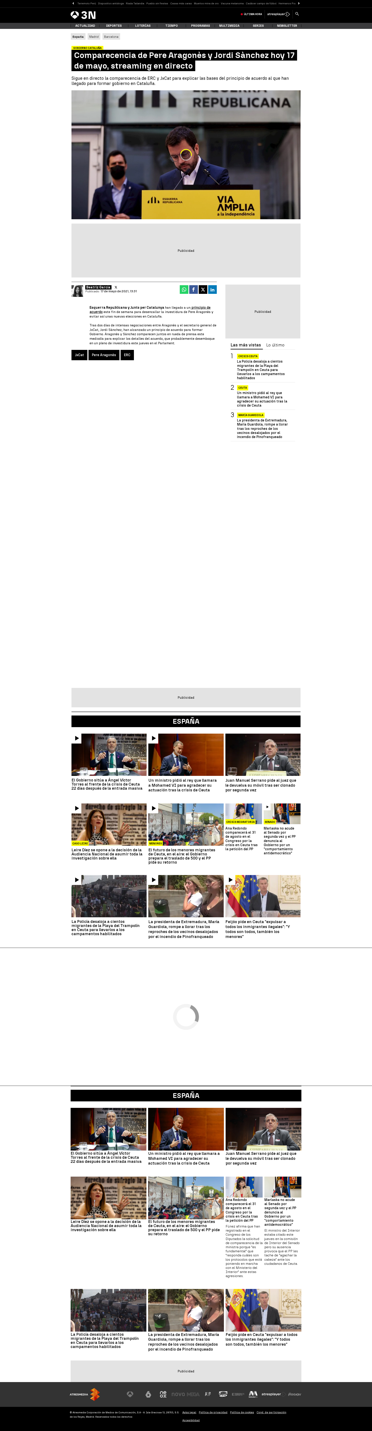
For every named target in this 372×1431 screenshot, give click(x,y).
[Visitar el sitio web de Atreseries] (208, 1394)
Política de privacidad (213, 1412)
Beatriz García (98, 287)
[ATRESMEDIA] (85, 1394)
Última (253, 14)
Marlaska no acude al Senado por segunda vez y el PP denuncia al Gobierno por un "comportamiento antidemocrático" (280, 840)
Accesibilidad (191, 1420)
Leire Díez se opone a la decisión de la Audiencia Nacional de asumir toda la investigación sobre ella (107, 854)
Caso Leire (80, 843)
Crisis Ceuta (247, 356)
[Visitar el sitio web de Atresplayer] (274, 1394)
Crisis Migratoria (240, 822)
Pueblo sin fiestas (157, 3)
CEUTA (242, 387)
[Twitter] (116, 287)
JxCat (79, 355)
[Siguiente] (299, 3)
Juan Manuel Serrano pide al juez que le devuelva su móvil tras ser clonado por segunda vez (260, 785)
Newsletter (287, 26)
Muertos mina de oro (206, 3)
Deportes (114, 26)
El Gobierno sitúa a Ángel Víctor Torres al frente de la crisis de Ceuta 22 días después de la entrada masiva (107, 784)
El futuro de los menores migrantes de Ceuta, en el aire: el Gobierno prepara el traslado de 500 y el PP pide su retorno (181, 856)
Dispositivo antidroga (111, 3)
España (186, 1095)
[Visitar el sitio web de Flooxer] (294, 1394)
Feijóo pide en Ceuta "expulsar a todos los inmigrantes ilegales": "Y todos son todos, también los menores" (257, 929)
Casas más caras (181, 3)
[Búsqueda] (297, 14)
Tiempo (171, 26)
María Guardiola (250, 415)
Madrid (94, 36)
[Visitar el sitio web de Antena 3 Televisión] (133, 1394)
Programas (200, 26)
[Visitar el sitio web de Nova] (178, 1394)
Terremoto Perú (87, 3)
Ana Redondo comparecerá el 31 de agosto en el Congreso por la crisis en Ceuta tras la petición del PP (241, 838)
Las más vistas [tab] (246, 345)
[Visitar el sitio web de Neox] (163, 1394)
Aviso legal (189, 1412)
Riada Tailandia (135, 3)
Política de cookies (242, 1412)
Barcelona (111, 36)
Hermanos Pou (287, 3)
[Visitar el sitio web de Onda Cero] (223, 1394)
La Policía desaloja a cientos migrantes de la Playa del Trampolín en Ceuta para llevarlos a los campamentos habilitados (261, 369)
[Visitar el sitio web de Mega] (193, 1394)
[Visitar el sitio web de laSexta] (148, 1394)
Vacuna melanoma (232, 3)
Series (258, 26)
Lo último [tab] (275, 345)
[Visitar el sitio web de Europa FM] (238, 1394)
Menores (155, 843)
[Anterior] (73, 3)
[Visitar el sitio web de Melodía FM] (253, 1394)
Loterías (142, 26)
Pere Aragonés (104, 355)
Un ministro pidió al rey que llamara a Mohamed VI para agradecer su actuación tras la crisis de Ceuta (262, 399)
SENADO (270, 822)
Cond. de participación (271, 1412)
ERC (127, 355)
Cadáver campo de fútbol (261, 3)
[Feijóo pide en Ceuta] (263, 896)
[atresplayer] (278, 14)
